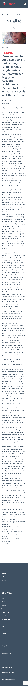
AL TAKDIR (3, 630)
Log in (2, 576)
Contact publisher (7, 676)
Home (4, 15)
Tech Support (4, 683)
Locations (3, 626)
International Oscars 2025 (7, 637)
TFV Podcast (4, 583)
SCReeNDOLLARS (5, 612)
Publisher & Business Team (7, 672)
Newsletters (4, 622)
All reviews (3, 601)
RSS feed (3, 580)
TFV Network (4, 633)
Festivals (10, 15)
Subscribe (3, 573)
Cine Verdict (4, 615)
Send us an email (5, 569)
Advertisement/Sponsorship (8, 679)
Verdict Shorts (4, 608)
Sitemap (3, 657)
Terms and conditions (6, 653)
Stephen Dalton (7, 101)
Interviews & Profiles (6, 619)
